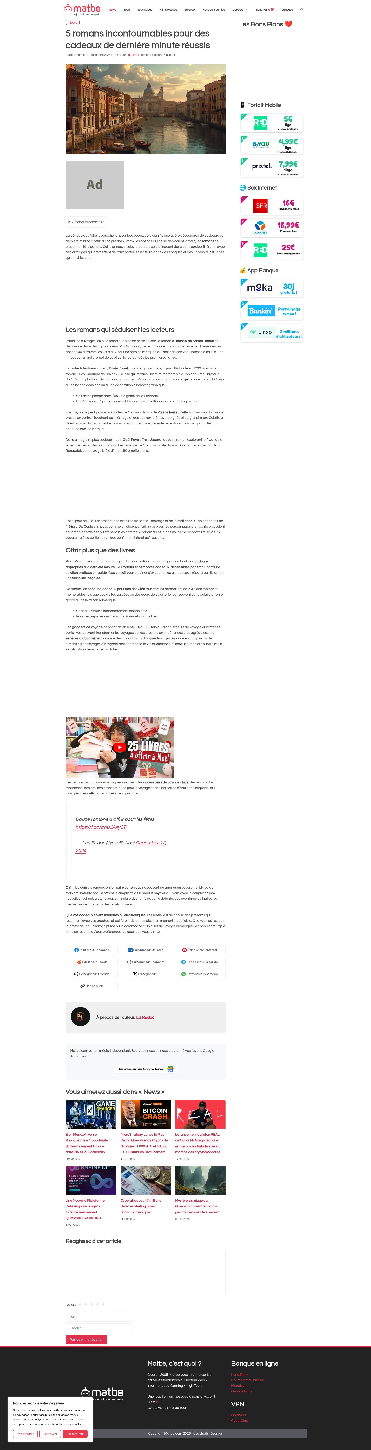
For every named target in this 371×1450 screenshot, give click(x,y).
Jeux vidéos (144, 9)
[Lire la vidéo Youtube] (120, 747)
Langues (287, 9)
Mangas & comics (213, 9)
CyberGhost (240, 1421)
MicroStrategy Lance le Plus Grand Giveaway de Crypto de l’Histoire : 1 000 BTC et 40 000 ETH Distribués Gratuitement (144, 1143)
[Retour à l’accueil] (82, 10)
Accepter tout (75, 1434)
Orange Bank (241, 1391)
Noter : (71, 1305)
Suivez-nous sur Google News (141, 1069)
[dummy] (95, 208)
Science (190, 9)
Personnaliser (25, 1434)
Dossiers (237, 9)
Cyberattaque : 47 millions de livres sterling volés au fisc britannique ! (141, 1206)
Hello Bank (239, 1375)
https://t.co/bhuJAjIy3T (100, 827)
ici (158, 1402)
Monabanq (239, 1386)
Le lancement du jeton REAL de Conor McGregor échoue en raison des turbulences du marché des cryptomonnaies (197, 1143)
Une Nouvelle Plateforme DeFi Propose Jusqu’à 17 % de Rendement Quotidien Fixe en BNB (85, 1209)
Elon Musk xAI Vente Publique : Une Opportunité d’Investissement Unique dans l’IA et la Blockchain (87, 1143)
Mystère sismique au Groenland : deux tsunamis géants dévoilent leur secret (197, 1206)
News (112, 9)
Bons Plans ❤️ (265, 9)
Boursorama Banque (247, 1380)
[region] (50, 1419)
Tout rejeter (50, 1434)
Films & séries (168, 9)
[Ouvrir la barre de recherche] (302, 10)
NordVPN (238, 1415)
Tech (127, 9)
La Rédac (145, 1017)
